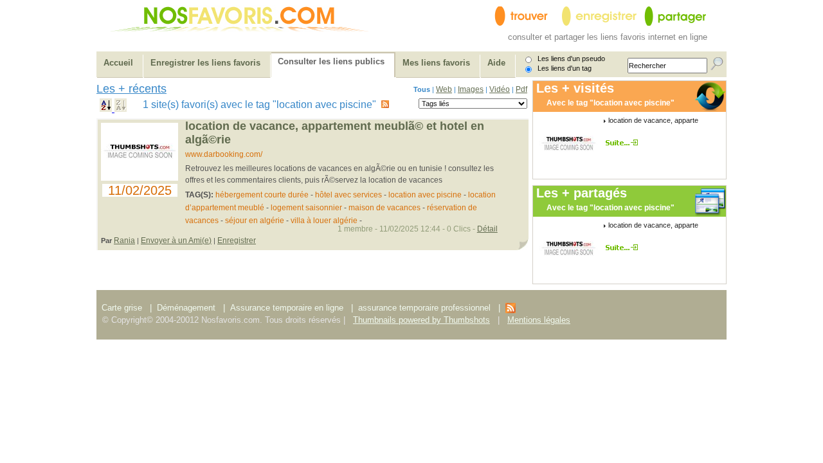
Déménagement (186, 308)
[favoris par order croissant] (107, 109)
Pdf (521, 89)
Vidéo (499, 89)
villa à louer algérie (324, 220)
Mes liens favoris (436, 63)
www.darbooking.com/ (223, 154)
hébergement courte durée (262, 194)
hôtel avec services (348, 194)
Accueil (118, 63)
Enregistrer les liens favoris (205, 63)
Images (471, 89)
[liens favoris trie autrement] (624, 142)
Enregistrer (236, 240)
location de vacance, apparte (653, 120)
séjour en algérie (254, 220)
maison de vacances (384, 207)
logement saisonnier (306, 207)
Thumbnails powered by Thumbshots (421, 320)
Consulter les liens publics (331, 61)
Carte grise (123, 308)
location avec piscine (425, 194)
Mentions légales (538, 320)
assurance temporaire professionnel (424, 308)
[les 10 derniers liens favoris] (510, 310)
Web (444, 89)
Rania (124, 240)
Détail (487, 228)
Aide (496, 63)
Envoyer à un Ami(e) (176, 240)
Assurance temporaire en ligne (286, 308)
